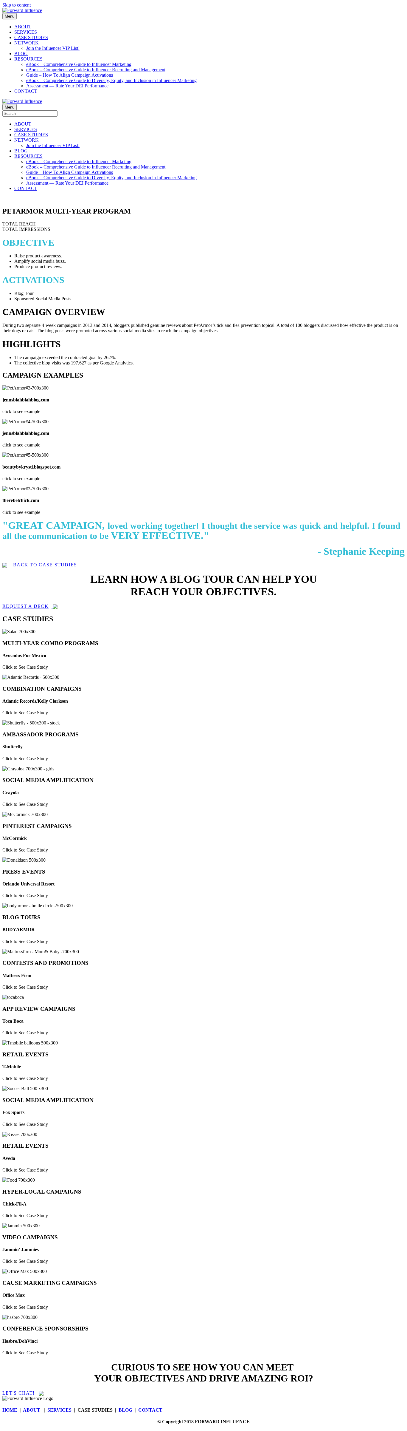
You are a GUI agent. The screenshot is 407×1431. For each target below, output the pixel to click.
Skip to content (16, 4)
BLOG (21, 53)
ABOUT (22, 26)
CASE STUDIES (31, 37)
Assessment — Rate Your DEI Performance (67, 85)
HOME (9, 1410)
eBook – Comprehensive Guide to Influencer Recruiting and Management (95, 69)
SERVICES (25, 32)
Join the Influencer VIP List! (53, 48)
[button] (39, 564)
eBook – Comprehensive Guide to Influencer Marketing (78, 64)
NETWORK (26, 42)
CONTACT (25, 91)
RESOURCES (28, 58)
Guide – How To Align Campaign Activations (69, 75)
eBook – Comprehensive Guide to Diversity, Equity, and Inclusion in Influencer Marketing (111, 80)
